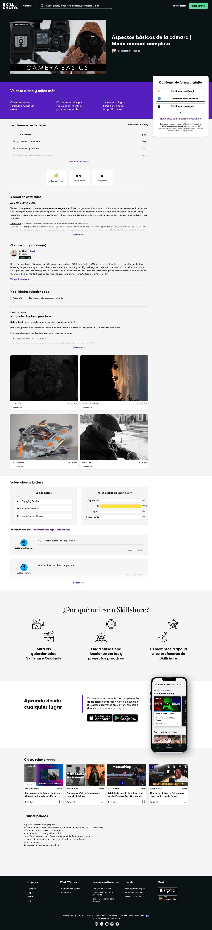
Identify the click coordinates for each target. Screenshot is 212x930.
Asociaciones (65, 892)
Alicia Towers (24, 573)
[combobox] (76, 6)
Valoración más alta (20, 529)
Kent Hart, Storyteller (129, 51)
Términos (113, 916)
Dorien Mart (17, 403)
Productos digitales (133, 892)
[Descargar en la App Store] (99, 718)
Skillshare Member (24, 548)
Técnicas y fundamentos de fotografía (46, 298)
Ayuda (90, 916)
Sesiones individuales (134, 896)
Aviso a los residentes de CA (107, 919)
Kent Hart (27, 251)
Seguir (33, 251)
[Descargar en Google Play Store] (171, 898)
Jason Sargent (18, 463)
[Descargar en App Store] (171, 891)
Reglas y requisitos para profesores (103, 900)
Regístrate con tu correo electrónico (180, 118)
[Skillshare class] (43, 775)
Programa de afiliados (70, 889)
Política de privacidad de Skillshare (174, 126)
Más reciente (63, 529)
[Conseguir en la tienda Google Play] (126, 718)
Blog (29, 901)
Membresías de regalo (135, 889)
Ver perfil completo (20, 279)
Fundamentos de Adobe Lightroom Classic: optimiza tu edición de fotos (42, 796)
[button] (33, 5)
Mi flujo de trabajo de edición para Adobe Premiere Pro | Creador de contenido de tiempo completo (125, 796)
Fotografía (17, 298)
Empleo (30, 892)
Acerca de (31, 889)
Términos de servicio (191, 124)
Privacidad (100, 916)
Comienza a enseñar (102, 889)
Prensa (30, 896)
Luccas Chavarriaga (90, 403)
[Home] (10, 6)
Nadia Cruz (86, 463)
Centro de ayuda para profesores (103, 893)
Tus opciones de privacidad (132, 916)
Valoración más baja (43, 529)
